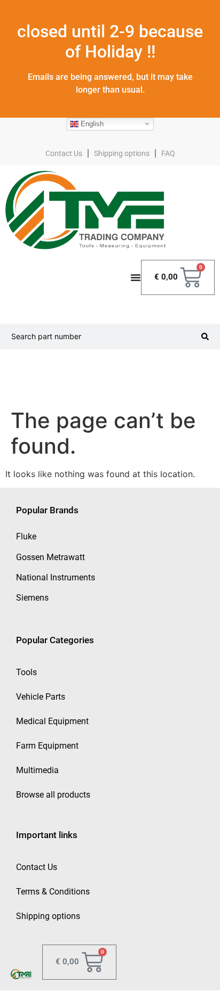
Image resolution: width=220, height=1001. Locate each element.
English (91, 123)
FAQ (168, 153)
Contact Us (63, 153)
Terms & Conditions (53, 892)
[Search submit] (205, 336)
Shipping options (122, 153)
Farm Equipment (47, 746)
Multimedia (37, 770)
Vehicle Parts (40, 697)
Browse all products (53, 795)
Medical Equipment (52, 721)
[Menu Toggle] (135, 277)
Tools (26, 672)
